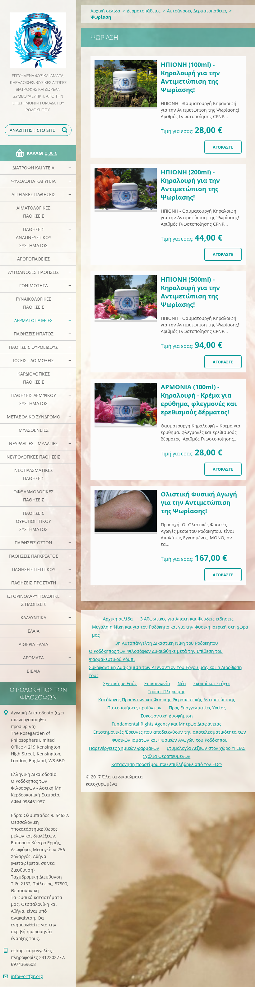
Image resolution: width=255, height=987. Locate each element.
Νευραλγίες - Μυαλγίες (33, 443)
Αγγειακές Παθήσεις (33, 194)
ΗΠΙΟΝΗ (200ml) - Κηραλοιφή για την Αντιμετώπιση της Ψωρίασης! (190, 184)
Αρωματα (33, 658)
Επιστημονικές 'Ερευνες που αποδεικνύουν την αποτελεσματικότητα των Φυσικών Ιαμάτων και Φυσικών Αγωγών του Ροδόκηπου (169, 736)
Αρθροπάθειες (33, 259)
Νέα (182, 683)
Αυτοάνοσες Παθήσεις (33, 272)
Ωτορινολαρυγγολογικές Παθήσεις (33, 600)
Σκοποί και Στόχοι (211, 683)
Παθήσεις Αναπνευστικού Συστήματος (33, 237)
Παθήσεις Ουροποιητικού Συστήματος (33, 521)
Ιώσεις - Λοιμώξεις (33, 360)
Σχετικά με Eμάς (120, 683)
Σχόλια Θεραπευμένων (166, 756)
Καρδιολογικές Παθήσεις (33, 378)
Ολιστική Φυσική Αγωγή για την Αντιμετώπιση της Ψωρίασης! (199, 502)
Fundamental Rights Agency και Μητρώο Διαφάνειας (166, 724)
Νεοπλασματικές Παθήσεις (33, 474)
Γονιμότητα (33, 285)
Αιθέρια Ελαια (33, 644)
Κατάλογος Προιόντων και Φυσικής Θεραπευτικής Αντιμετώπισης (166, 700)
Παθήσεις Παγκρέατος (33, 556)
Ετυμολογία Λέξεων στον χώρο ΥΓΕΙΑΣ (206, 748)
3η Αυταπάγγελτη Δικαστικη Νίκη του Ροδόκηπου (166, 643)
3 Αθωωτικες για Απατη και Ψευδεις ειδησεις (187, 619)
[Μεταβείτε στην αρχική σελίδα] (38, 36)
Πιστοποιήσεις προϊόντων (134, 708)
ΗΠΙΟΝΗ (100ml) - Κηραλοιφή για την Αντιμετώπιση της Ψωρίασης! (190, 77)
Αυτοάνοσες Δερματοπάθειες (197, 11)
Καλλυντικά (33, 617)
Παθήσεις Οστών (33, 543)
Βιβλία (33, 671)
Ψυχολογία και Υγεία (33, 181)
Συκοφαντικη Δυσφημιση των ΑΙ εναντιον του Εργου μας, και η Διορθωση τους (165, 671)
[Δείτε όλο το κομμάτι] (126, 84)
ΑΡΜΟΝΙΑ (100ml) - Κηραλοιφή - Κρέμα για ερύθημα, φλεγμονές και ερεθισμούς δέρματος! (199, 399)
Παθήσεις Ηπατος (33, 334)
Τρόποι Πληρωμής (166, 691)
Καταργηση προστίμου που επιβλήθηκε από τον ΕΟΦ (166, 764)
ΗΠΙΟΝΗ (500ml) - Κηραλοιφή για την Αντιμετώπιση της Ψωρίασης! (190, 292)
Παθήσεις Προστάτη (33, 583)
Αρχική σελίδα (105, 11)
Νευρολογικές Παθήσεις (33, 457)
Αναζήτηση (66, 130)
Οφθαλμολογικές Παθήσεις (33, 496)
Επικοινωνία (157, 683)
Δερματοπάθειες (33, 320)
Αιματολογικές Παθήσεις (33, 212)
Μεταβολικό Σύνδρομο (33, 417)
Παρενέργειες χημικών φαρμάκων (124, 748)
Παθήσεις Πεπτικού (33, 569)
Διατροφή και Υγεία (33, 168)
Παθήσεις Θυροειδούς (33, 347)
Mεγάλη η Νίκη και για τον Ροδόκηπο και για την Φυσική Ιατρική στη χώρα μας (170, 631)
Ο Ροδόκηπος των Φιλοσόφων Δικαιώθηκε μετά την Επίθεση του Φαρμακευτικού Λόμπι (156, 655)
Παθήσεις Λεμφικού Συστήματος (33, 399)
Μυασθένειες (34, 430)
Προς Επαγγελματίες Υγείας (197, 708)
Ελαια (33, 631)
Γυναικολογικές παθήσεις (33, 303)
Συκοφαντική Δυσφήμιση (167, 716)
